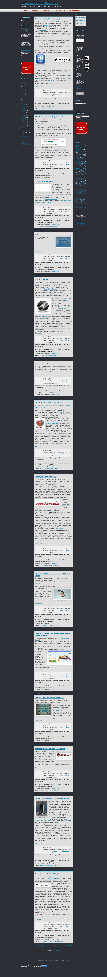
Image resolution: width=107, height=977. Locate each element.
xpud (80, 191)
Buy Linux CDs (50, 26)
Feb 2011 (24, 123)
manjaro (78, 182)
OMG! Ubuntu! (63, 638)
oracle (76, 201)
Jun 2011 (24, 115)
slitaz (76, 184)
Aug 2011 (24, 112)
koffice (76, 176)
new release (51, 941)
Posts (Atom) (57, 950)
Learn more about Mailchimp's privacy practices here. (80, 88)
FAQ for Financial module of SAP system (26, 144)
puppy (81, 171)
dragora (84, 193)
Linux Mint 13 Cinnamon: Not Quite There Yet (26, 51)
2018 (23, 90)
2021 (23, 84)
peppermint (84, 182)
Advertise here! (74, 10)
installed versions (57, 710)
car (82, 192)
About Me (46, 10)
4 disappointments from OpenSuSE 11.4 (26, 40)
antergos (83, 191)
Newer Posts (39, 945)
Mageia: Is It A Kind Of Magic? (47, 874)
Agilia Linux (81, 179)
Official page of (52, 423)
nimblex (83, 200)
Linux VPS (79, 23)
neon (85, 199)
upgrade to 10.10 (42, 30)
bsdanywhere (77, 192)
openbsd (82, 176)
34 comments (55, 939)
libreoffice (79, 174)
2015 (23, 95)
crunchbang (77, 185)
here (50, 48)
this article (37, 640)
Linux (55, 94)
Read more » (38, 86)
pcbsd (55, 468)
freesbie (83, 194)
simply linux (82, 183)
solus (84, 203)
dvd (43, 468)
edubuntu (83, 186)
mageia (47, 108)
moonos (78, 199)
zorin (83, 160)
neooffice (78, 200)
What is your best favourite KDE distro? (25, 29)
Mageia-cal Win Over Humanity (48, 19)
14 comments (55, 863)
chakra (83, 180)
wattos (76, 191)
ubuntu (77, 155)
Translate (80, 118)
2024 (23, 81)
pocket (79, 163)
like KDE (55, 21)
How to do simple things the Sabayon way (52, 798)
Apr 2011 (24, 119)
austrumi (77, 180)
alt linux (84, 173)
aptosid (84, 174)
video (85, 163)
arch (78, 175)
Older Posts (68, 945)
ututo (81, 207)
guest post (41, 226)
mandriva (84, 165)
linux (43, 108)
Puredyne (54, 289)
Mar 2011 (24, 121)
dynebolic (63, 504)
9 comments (55, 788)
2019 (23, 88)
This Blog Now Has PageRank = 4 (49, 117)
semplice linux (78, 203)
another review (65, 880)
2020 (23, 86)
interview (84, 162)
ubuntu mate (78, 173)
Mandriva (68, 78)
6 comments (55, 563)
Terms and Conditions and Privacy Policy (80, 224)
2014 (23, 97)
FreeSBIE (62, 412)
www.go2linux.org (49, 195)
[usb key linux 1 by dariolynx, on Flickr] (62, 599)
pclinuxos (77, 168)
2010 (23, 127)
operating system (53, 108)
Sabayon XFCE (54, 751)
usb (57, 625)
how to (41, 625)
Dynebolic (47, 289)
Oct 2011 (24, 108)
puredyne (55, 565)
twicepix (66, 248)
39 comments (55, 689)
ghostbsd (77, 195)
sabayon (54, 790)
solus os (83, 190)
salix (78, 183)
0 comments (55, 224)
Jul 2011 (24, 113)
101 (36, 234)
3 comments (55, 353)
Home (25, 10)
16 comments (55, 177)
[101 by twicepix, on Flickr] (64, 247)
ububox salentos (82, 204)
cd (39, 565)
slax (85, 171)
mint (85, 158)
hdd (40, 108)
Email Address (79, 38)
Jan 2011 (24, 125)
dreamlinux (77, 186)
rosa (76, 170)
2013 (23, 99)
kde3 (84, 170)
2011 (23, 103)
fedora (76, 161)
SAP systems (65, 94)
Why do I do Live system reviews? (49, 698)
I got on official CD (49, 25)
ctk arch (83, 185)
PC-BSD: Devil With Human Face (48, 403)
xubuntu (82, 161)
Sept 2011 (24, 110)
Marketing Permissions (79, 44)
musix (46, 355)
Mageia (37, 78)
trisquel (76, 204)
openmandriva (77, 190)
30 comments (55, 107)
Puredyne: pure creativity (45, 477)
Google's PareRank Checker (57, 149)
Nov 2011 (24, 106)
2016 (23, 93)
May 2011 (24, 117)
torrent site (52, 433)
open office (80, 166)
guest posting (56, 190)
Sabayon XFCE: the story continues (50, 749)
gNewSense (43, 316)
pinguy (84, 201)
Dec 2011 (24, 104)
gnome (83, 195)
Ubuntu (50, 21)
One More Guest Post (44, 181)
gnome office (78, 181)
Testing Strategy (42, 363)
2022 (23, 82)
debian (77, 158)
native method (45, 525)
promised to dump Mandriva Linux (53, 878)
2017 (23, 92)
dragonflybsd (80, 193)
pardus (78, 172)
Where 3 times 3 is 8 (51, 199)
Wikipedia (37, 123)
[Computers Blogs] (44, 966)
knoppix (84, 181)
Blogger (67, 960)
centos (84, 168)
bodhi (83, 175)
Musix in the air (41, 279)
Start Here (35, 10)
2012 (23, 101)
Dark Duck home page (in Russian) (25, 137)
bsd (40, 468)
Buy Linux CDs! (59, 10)
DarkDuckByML (80, 20)
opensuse (77, 165)
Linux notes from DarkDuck (40, 3)
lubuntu (76, 171)
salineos (83, 202)
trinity (82, 184)
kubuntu (77, 162)
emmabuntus (81, 169)
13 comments (55, 623)
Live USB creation (60, 528)
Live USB (37, 593)
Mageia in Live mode (53, 80)
